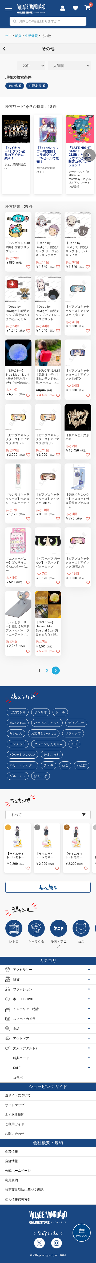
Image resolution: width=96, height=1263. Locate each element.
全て (8, 36)
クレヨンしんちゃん (48, 744)
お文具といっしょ (44, 733)
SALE (17, 1068)
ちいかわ (16, 733)
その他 (46, 36)
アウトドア (21, 1038)
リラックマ (73, 733)
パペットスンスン (22, 755)
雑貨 (18, 36)
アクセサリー (22, 970)
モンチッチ (18, 744)
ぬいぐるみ (18, 723)
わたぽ (81, 765)
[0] (88, 8)
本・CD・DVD (23, 999)
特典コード (21, 1058)
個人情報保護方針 (18, 1199)
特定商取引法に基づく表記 (24, 1190)
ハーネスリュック (47, 723)
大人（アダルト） (26, 1048)
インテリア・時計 (26, 1009)
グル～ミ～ (18, 776)
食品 (16, 1028)
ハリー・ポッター (22, 765)
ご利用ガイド (14, 1124)
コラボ (18, 1078)
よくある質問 (14, 1114)
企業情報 (11, 1151)
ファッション (22, 989)
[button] (89, 155)
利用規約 (11, 1180)
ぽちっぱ (40, 776)
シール (60, 712)
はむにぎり (18, 712)
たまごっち (52, 755)
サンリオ (40, 712)
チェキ (48, 765)
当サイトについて (18, 1095)
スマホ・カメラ (24, 1019)
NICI (74, 744)
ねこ (65, 765)
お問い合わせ (14, 1134)
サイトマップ (14, 1105)
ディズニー (76, 723)
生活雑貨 (31, 36)
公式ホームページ (18, 1170)
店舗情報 (11, 1161)
